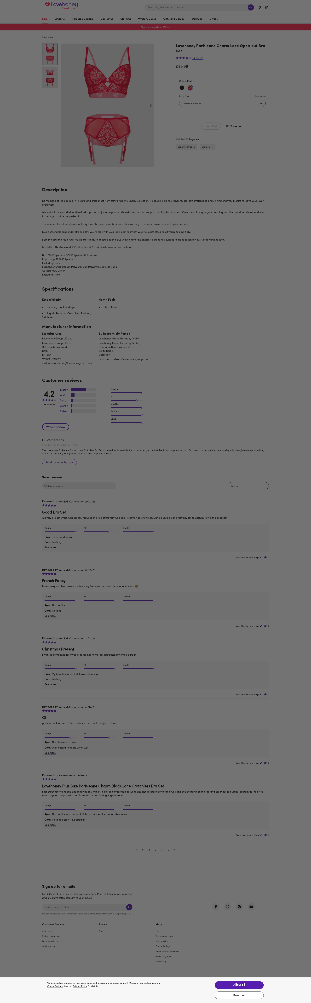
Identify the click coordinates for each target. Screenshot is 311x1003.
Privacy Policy (80, 986)
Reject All (239, 995)
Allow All (239, 985)
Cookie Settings (55, 986)
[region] (155, 990)
